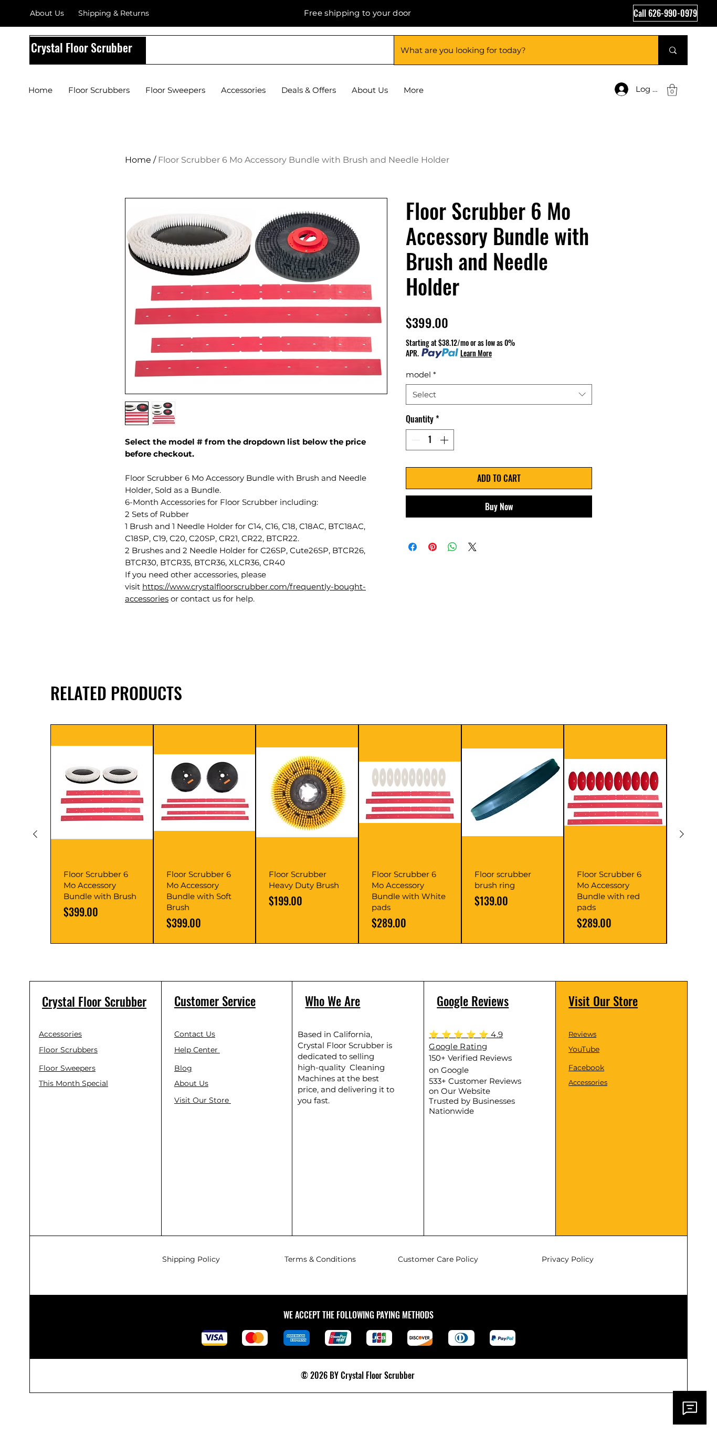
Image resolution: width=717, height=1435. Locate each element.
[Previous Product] (35, 834)
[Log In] (615, 89)
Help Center (197, 1049)
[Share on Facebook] (412, 547)
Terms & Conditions (320, 1259)
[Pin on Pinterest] (432, 547)
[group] (358, 834)
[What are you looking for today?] (672, 50)
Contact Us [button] (194, 1034)
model (421, 374)
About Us (47, 13)
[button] (672, 90)
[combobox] (499, 394)
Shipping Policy (191, 1259)
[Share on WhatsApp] (452, 547)
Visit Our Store (202, 1100)
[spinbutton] (430, 440)
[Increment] (445, 440)
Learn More (476, 353)
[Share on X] (472, 547)
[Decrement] (414, 440)
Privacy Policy (568, 1259)
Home (138, 160)
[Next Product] (682, 834)
